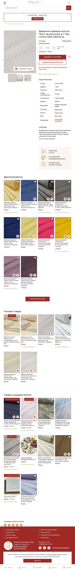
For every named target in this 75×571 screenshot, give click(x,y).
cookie (37, 554)
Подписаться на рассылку (61, 547)
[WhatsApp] (13, 525)
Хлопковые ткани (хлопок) (16, 23)
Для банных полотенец (59, 120)
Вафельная (58, 109)
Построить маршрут (20, 548)
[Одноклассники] (21, 525)
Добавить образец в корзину (52, 62)
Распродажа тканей (12, 530)
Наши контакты (45, 532)
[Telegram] (9, 525)
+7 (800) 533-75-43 (45, 544)
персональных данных (54, 554)
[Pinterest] (17, 525)
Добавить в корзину (52, 57)
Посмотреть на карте (20, 546)
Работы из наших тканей (48, 530)
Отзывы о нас (10, 532)
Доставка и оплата (12, 537)
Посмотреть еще (37, 299)
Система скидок (11, 535)
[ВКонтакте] (5, 525)
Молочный (58, 116)
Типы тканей (45, 537)
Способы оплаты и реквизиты (50, 535)
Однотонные (59, 113)
